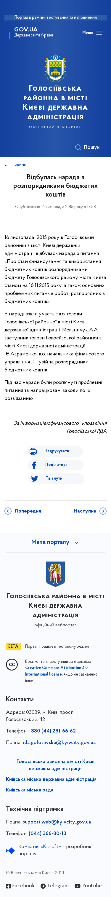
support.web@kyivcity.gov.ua (57, 822)
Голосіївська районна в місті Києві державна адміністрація (55, 765)
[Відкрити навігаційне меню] (99, 33)
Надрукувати (56, 451)
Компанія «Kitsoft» (39, 847)
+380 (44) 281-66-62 (52, 731)
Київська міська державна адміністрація (51, 779)
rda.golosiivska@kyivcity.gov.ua (59, 743)
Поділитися (56, 465)
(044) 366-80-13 (47, 834)
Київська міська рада (29, 790)
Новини (19, 164)
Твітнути (54, 478)
